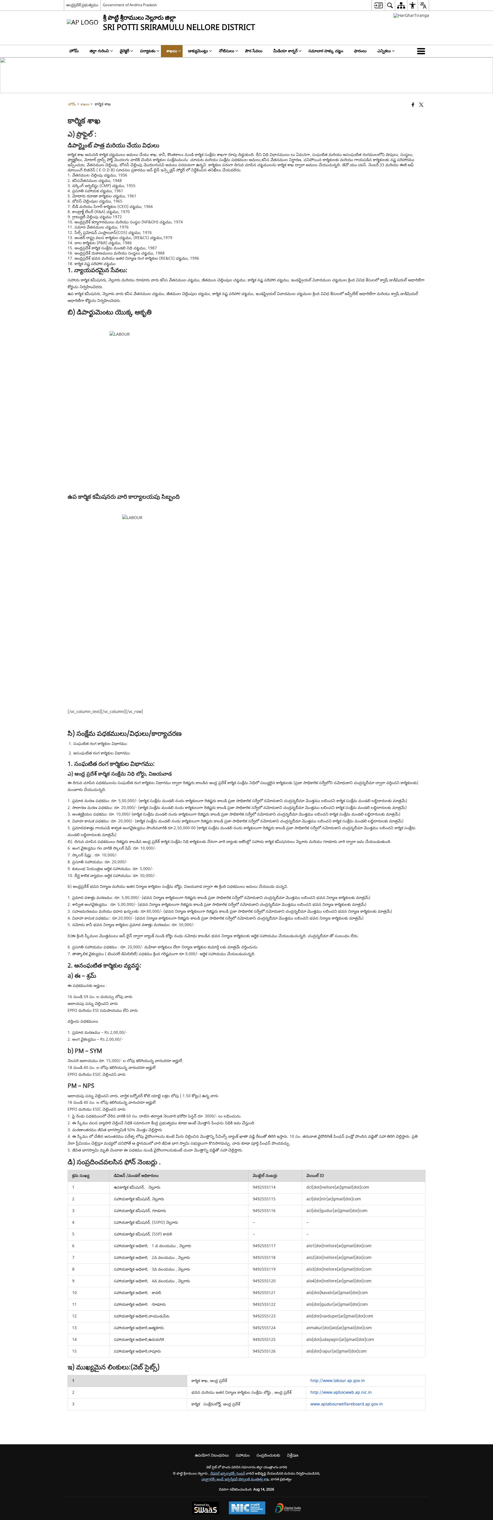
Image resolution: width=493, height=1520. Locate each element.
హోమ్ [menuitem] (74, 51)
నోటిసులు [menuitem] (226, 51)
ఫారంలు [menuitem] (360, 51)
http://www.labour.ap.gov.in (337, 1381)
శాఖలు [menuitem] (171, 51)
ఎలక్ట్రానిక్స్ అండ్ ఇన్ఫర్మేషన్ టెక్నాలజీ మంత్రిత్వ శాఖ (235, 1479)
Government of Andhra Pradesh (130, 5)
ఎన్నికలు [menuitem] (384, 51)
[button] (422, 51)
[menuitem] (378, 5)
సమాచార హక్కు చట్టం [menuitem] (325, 51)
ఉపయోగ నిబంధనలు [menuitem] (212, 1455)
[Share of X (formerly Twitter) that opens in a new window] (421, 105)
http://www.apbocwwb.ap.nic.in (341, 1392)
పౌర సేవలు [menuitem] (253, 51)
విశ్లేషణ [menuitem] (292, 1455)
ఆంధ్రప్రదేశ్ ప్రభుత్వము (82, 5)
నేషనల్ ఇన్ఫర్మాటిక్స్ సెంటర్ (227, 1473)
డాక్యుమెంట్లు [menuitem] (198, 51)
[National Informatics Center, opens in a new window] (247, 1508)
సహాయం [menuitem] (243, 1455)
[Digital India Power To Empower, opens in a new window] (288, 1508)
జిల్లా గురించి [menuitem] (99, 51)
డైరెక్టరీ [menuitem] (124, 51)
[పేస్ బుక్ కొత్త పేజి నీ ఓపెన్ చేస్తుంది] (413, 105)
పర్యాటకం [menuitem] (147, 51)
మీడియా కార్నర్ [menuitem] (285, 51)
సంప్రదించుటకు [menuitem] (268, 1455)
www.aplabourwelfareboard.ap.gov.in (346, 1404)
